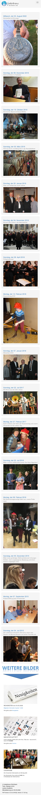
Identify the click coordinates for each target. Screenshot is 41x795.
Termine (14, 743)
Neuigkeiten (15, 710)
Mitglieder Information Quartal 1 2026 (13, 708)
